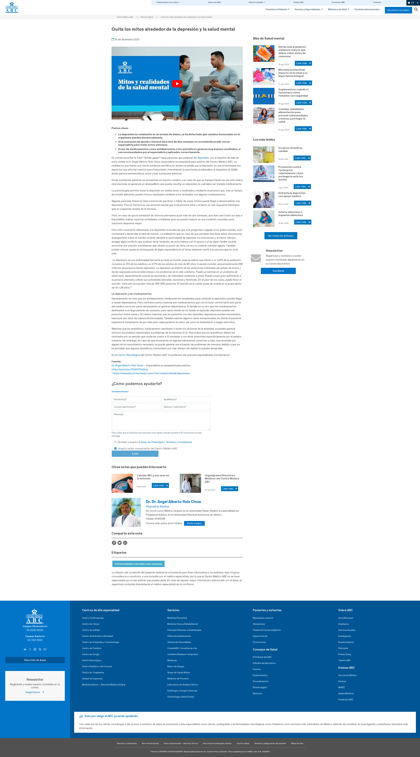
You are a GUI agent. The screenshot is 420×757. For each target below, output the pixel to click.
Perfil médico (194, 523)
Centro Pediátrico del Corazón (97, 666)
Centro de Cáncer (91, 624)
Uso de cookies (243, 743)
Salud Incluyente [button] (256, 2)
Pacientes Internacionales (367, 9)
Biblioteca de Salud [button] (337, 9)
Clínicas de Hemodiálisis (179, 642)
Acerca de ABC (214, 2)
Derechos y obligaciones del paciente (270, 743)
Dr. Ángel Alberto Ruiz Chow (127, 365)
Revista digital (260, 687)
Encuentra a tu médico (399, 10)
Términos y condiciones (127, 743)
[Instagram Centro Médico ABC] (35, 649)
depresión (203, 157)
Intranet (342, 681)
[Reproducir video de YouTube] (177, 83)
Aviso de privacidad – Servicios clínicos (181, 743)
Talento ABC (298, 2)
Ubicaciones (259, 624)
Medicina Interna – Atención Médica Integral (103, 684)
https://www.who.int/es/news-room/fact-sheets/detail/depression (151, 373)
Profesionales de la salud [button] (168, 2)
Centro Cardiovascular (93, 618)
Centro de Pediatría (91, 648)
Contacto (377, 2)
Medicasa (172, 660)
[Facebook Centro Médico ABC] (30, 649)
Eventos (257, 669)
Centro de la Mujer (91, 630)
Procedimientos (260, 681)
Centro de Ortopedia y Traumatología (100, 642)
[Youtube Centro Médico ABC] (44, 649)
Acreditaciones (345, 618)
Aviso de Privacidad (152, 442)
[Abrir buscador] (416, 10)
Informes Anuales (346, 630)
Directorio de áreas (35, 660)
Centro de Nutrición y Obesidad (97, 636)
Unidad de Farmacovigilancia (267, 630)
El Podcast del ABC (262, 657)
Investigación (344, 636)
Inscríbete (278, 270)
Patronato (343, 648)
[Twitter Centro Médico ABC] (40, 649)
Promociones (259, 642)
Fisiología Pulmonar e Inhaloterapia (184, 630)
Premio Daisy (344, 654)
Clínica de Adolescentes (179, 636)
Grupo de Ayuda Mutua (178, 672)
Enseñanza (343, 624)
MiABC (341, 687)
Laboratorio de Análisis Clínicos (182, 684)
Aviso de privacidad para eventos (217, 743)
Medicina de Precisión (178, 678)
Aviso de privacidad (150, 743)
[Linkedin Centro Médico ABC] (25, 649)
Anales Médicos (346, 693)
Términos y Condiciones (178, 442)
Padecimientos (260, 675)
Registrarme (34, 692)
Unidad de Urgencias (92, 678)
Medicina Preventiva (177, 618)
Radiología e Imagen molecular (182, 690)
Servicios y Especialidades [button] (308, 9)
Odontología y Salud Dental (180, 696)
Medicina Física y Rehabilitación (182, 624)
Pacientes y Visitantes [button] (277, 9)
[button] (413, 3)
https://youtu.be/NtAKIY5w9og (130, 369)
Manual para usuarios (263, 618)
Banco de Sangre (175, 666)
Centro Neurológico (129, 354)
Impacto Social (260, 636)
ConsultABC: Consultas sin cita (182, 648)
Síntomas (257, 693)
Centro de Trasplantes (93, 672)
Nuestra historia (346, 642)
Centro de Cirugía (90, 654)
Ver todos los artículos (281, 235)
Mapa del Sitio (297, 743)
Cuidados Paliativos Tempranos (182, 654)
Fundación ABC (338, 2)
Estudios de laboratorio (264, 663)
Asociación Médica (347, 675)
